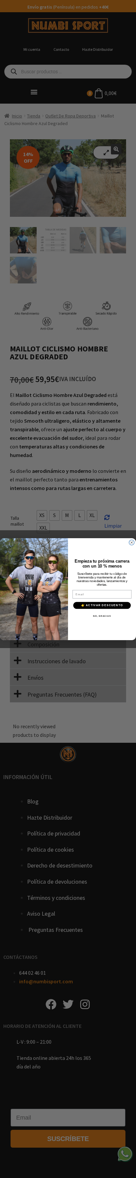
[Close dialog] (131, 542)
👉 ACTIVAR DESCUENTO (102, 605)
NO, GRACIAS (102, 616)
